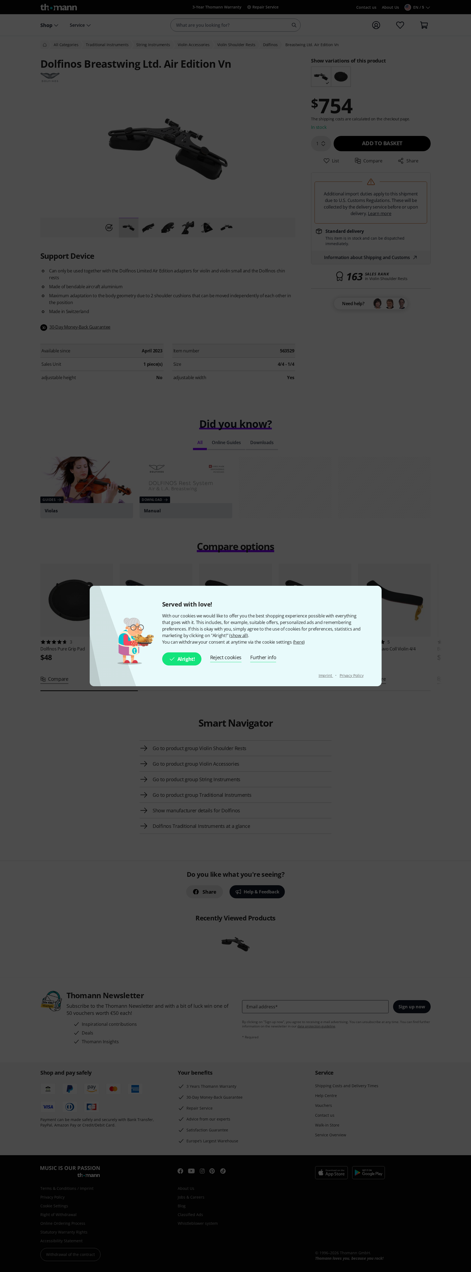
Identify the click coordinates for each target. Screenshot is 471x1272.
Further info (263, 657)
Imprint (326, 675)
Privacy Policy (352, 675)
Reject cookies (226, 657)
